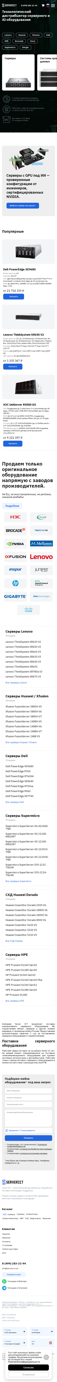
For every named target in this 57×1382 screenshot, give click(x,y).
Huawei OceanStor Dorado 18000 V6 (27, 915)
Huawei (21, 35)
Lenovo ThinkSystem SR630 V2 (23, 641)
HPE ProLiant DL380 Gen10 (21, 990)
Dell (48, 35)
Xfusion (36, 35)
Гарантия (6, 1234)
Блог (4, 1253)
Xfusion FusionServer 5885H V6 (24, 711)
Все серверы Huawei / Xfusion (21, 742)
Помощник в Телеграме (17, 1288)
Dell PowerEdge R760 (18, 771)
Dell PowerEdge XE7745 (19, 796)
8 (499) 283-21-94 (29, 5)
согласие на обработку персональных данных (29, 1150)
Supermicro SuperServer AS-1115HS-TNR (27, 858)
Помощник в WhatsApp (17, 1281)
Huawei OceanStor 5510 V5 (21, 930)
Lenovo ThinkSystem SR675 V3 (23, 676)
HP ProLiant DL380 (16, 995)
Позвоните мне (14, 1274)
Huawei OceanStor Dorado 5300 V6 (26, 905)
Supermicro (10, 47)
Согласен (28, 1367)
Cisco (32, 41)
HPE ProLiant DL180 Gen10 (21, 970)
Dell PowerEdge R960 (18, 791)
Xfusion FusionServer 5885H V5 (24, 706)
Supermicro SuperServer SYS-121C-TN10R (26, 866)
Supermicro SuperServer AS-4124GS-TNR (27, 827)
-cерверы (9, 1214)
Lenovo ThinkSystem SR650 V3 (23, 661)
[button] (53, 5)
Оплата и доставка (10, 1249)
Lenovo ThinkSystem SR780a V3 (24, 671)
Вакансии (6, 1238)
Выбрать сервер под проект (23, 205)
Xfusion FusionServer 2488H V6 (24, 726)
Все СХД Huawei (14, 941)
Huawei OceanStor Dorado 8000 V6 (26, 920)
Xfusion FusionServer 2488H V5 (24, 721)
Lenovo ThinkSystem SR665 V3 (23, 651)
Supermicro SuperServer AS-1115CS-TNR (27, 850)
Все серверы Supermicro (18, 881)
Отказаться (28, 1374)
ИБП (21, 1218)
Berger (25, 47)
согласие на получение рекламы (33, 1153)
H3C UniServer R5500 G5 (19, 404)
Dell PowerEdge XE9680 (19, 269)
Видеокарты (35, 1218)
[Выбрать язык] (48, 5)
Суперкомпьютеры (10, 1218)
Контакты (6, 1241)
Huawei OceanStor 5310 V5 (21, 935)
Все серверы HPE (15, 1001)
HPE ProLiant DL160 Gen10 (21, 965)
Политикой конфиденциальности (24, 1362)
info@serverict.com (10, 1268)
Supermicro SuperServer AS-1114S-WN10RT (26, 843)
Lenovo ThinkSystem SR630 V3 (23, 656)
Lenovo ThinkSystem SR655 (21, 666)
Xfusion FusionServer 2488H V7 (24, 731)
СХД (27, 1218)
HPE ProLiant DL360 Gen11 (21, 985)
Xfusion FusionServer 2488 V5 (23, 736)
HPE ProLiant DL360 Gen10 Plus (24, 980)
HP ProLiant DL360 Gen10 (20, 975)
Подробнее (12, 505)
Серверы (20, 1214)
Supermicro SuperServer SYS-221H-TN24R (26, 874)
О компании (7, 1245)
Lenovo (8, 35)
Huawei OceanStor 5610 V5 (21, 925)
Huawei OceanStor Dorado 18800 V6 (27, 910)
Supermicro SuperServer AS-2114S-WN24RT (26, 835)
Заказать (13, 296)
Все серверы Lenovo (16, 682)
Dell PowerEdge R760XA (20, 776)
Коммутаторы (32, 1214)
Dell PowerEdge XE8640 (19, 781)
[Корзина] (43, 5)
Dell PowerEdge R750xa (19, 786)
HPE (6, 41)
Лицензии (46, 1218)
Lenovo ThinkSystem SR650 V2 (23, 334)
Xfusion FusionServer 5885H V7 (24, 716)
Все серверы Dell (15, 802)
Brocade (19, 41)
